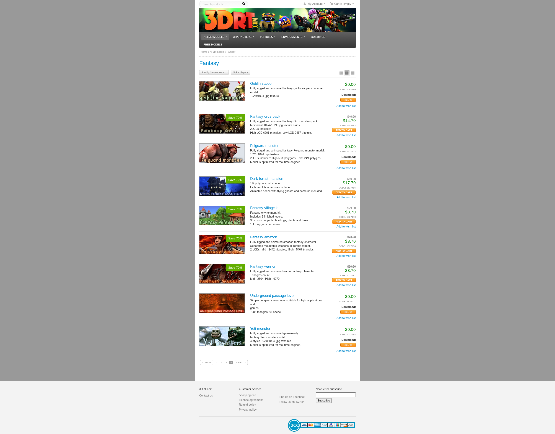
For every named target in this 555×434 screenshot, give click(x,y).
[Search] (244, 4)
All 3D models (214, 37)
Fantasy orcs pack (265, 116)
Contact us (206, 395)
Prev (207, 362)
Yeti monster (260, 329)
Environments (291, 37)
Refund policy (247, 404)
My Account (315, 3)
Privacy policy (248, 409)
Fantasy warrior (263, 266)
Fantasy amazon (263, 237)
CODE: (342, 89)
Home (204, 51)
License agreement (251, 399)
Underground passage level (272, 296)
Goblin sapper (261, 83)
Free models (213, 44)
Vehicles (266, 37)
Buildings (318, 37)
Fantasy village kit (265, 208)
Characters (242, 37)
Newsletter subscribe (329, 389)
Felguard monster (264, 146)
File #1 (348, 100)
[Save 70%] (222, 123)
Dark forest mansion (266, 179)
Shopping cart (247, 395)
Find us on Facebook (292, 396)
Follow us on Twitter (291, 401)
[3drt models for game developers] (277, 19)
